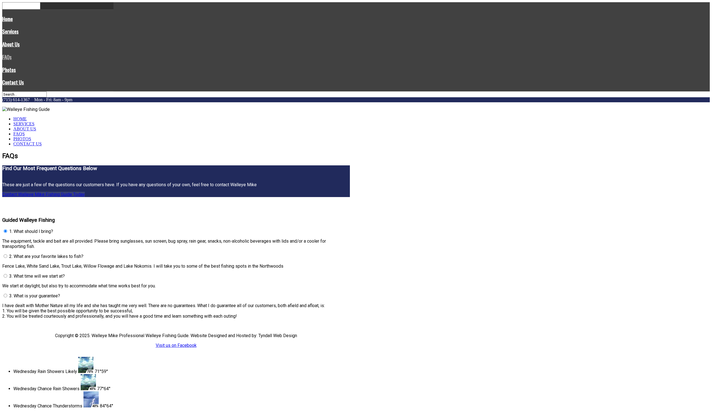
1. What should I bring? (31, 231)
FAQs (7, 57)
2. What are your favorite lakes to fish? (46, 256)
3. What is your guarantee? (34, 295)
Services (10, 31)
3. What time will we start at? (37, 276)
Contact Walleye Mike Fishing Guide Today (43, 194)
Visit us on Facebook (176, 345)
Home (7, 19)
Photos (9, 69)
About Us (11, 44)
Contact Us (13, 82)
